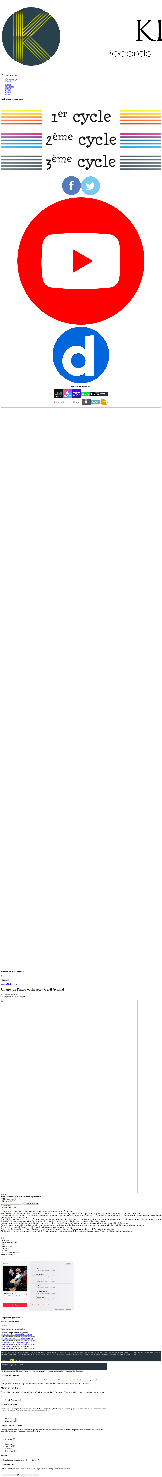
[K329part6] (5, 1205)
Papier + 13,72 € (9, 1201)
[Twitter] (90, 195)
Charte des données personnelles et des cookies (72, 1384)
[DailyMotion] (81, 383)
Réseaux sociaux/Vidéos (55, 1371)
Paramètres (5, 1360)
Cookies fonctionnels (8, 1371)
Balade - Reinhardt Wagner (19, 1343)
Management (9, 87)
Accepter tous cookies (9, 1475)
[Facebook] (71, 195)
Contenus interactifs (39, 1371)
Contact (8, 93)
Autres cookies (70, 1371)
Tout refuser (19, 1360)
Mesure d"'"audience (23, 1371)
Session (80, 1371)
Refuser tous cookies (25, 1475)
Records (8, 85)
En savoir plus (131, 1354)
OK (12, 1360)
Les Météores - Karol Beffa (19, 1347)
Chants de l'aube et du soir (22, 1335)
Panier (7, 95)
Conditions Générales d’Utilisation (40, 1384)
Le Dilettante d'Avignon (24, 1339)
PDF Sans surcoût (9, 1199)
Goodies (8, 91)
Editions (8, 89)
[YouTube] (81, 326)
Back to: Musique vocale (9, 984)
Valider (36, 1475)
